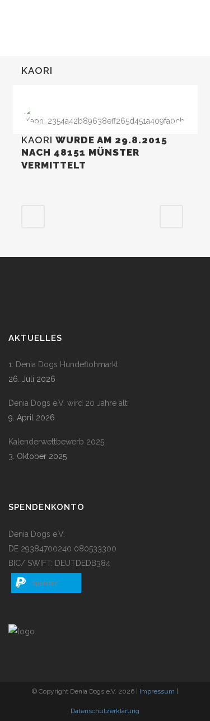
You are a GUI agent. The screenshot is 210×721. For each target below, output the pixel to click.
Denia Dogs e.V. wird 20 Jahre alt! (68, 403)
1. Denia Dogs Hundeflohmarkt (63, 364)
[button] (46, 583)
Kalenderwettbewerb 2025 (56, 441)
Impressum (157, 691)
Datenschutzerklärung (105, 711)
